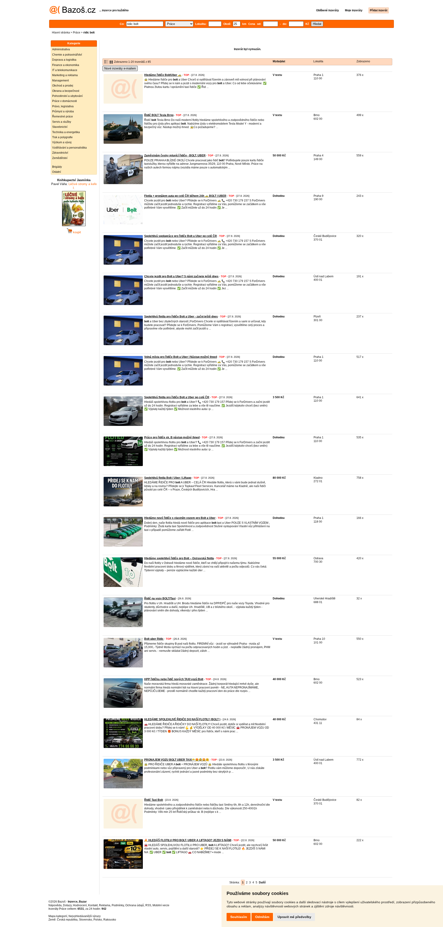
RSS (148, 905)
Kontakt (93, 905)
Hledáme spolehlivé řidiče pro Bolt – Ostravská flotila (179, 558)
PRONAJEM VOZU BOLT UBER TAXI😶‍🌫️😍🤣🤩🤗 (176, 759)
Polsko (97, 919)
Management (60, 80)
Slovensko (85, 919)
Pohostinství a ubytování (67, 96)
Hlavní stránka (61, 32)
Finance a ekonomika (65, 65)
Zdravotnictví (60, 152)
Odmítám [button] (262, 917)
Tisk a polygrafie (62, 137)
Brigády (57, 166)
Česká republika (67, 919)
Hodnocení (80, 905)
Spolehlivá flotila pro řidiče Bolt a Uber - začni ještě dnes (181, 316)
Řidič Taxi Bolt (153, 799)
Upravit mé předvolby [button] (294, 917)
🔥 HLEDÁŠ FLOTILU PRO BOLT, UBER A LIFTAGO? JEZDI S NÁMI (187, 840)
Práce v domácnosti (64, 101)
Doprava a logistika (64, 59)
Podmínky (118, 905)
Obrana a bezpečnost (65, 91)
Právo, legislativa (63, 106)
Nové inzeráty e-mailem (120, 68)
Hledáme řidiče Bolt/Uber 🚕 (162, 75)
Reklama (104, 905)
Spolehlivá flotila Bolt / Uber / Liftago (167, 477)
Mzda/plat (279, 61)
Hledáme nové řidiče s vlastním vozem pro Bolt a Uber (180, 518)
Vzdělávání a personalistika (69, 147)
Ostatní (56, 171)
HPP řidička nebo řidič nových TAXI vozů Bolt (173, 679)
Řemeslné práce (62, 116)
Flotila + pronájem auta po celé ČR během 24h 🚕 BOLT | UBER (185, 195)
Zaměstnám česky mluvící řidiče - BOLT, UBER (175, 155)
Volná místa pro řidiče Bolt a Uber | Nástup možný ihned (180, 357)
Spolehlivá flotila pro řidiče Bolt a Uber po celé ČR (176, 397)
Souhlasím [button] (238, 917)
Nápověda (55, 905)
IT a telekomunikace (64, 70)
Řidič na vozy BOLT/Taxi (160, 598)
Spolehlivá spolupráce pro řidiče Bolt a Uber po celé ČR (180, 236)
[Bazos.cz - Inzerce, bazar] (73, 13)
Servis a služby (61, 121)
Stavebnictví (59, 127)
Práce (76, 32)
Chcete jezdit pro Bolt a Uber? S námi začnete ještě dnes (181, 276)
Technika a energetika (66, 132)
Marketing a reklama (65, 75)
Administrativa (61, 49)
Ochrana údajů (134, 905)
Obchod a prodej (62, 85)
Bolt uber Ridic (154, 638)
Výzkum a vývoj (62, 142)
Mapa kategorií (57, 916)
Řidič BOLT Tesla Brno (159, 115)
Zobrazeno (363, 61)
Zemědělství (59, 158)
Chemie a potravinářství (67, 54)
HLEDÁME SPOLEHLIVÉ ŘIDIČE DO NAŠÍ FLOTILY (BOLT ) (182, 719)
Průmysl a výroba (63, 111)
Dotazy (67, 905)
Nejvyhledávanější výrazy (85, 916)
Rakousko (109, 919)
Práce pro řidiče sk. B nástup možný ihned (172, 437)
